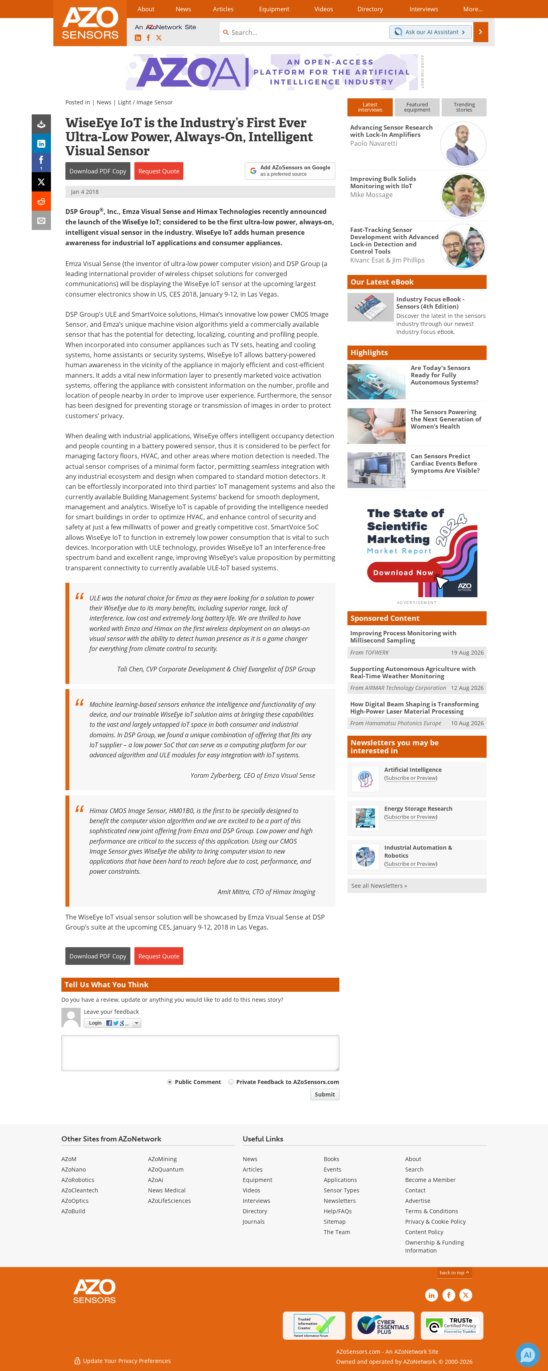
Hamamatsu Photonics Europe (403, 723)
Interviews (256, 1200)
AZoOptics (75, 1200)
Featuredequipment (417, 107)
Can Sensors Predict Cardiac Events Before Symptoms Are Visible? (445, 463)
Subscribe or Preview (411, 777)
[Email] (41, 220)
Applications (340, 1180)
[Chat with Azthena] (528, 1355)
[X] (41, 181)
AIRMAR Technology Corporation (405, 688)
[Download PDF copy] (41, 124)
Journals (254, 1221)
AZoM (69, 1159)
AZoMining (162, 1159)
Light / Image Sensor (145, 102)
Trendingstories (464, 107)
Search (414, 1169)
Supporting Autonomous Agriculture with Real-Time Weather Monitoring (413, 672)
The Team (337, 1232)
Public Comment (198, 1082)
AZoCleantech (79, 1190)
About (413, 1159)
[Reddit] (41, 201)
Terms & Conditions (431, 1211)
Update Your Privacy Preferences (126, 1361)
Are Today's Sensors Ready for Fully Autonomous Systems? (445, 375)
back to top (452, 1272)
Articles (253, 1169)
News (104, 102)
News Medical (167, 1190)
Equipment (257, 1180)
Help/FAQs (338, 1211)
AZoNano (73, 1169)
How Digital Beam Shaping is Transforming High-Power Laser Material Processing (414, 707)
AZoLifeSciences (169, 1200)
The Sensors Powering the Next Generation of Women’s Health (446, 419)
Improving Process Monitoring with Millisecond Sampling (403, 636)
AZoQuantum (166, 1169)
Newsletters (340, 1200)
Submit (325, 1094)
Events (332, 1169)
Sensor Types (341, 1190)
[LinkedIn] (41, 143)
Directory (255, 1211)
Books (331, 1159)
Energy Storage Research (418, 808)
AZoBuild (73, 1211)
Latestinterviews (370, 107)
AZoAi (155, 1180)
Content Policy (424, 1232)
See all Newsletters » (379, 885)
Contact (415, 1190)
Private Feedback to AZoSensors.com (287, 1082)
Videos (251, 1190)
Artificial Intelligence (413, 769)
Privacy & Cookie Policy (435, 1221)
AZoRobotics (77, 1180)
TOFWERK (377, 652)
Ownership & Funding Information (434, 1246)
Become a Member (430, 1180)
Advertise (417, 1200)
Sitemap (335, 1221)
